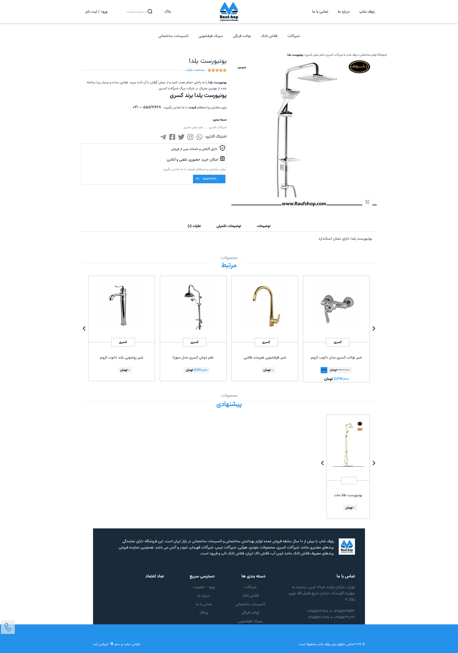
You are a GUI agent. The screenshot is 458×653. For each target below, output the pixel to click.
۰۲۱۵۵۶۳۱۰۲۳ (344, 618)
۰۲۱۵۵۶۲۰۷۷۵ (318, 618)
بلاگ (167, 12)
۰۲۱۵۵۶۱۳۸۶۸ (317, 611)
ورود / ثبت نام (96, 12)
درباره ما (344, 12)
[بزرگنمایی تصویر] (367, 202)
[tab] (264, 226)
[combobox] (133, 11)
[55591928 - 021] (221, 179)
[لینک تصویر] (8, 627)
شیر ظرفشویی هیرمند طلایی (265, 358)
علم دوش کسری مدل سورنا (193, 358)
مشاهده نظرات (195, 70)
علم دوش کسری (314, 55)
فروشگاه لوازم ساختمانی (373, 55)
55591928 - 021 (206, 179)
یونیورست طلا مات (348, 495)
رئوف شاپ (367, 12)
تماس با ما (320, 12)
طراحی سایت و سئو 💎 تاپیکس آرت (116, 644)
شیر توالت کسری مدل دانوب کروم (336, 358)
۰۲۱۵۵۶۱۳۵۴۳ (344, 611)
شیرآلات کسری (334, 55)
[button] (84, 328)
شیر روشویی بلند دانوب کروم (121, 358)
